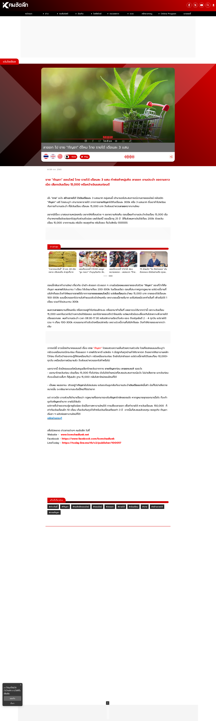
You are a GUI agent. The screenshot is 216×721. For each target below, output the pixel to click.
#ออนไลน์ (97, 506)
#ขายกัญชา (54, 512)
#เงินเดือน (133, 506)
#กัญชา (65, 506)
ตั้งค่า (12, 703)
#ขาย (144, 506)
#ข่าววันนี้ (53, 506)
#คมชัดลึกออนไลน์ (80, 506)
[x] (195, 5)
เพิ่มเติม (7, 693)
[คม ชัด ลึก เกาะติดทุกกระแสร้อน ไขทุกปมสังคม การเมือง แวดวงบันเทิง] (108, 5)
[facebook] (189, 5)
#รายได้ (121, 506)
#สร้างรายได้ (157, 506)
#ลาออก (110, 506)
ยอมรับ (12, 698)
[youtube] (201, 5)
